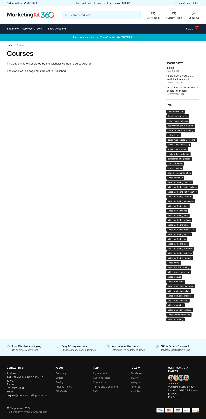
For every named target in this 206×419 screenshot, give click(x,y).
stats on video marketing (179, 173)
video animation (175, 177)
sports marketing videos (179, 159)
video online (173, 262)
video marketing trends (178, 225)
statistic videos (175, 168)
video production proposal (180, 296)
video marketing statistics (180, 182)
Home (10, 45)
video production (176, 281)
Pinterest (136, 386)
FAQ (95, 391)
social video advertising (179, 144)
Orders (60, 377)
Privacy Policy (64, 386)
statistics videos (175, 163)
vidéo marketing (175, 319)
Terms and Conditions (105, 386)
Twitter (135, 377)
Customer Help (174, 17)
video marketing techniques (181, 201)
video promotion (175, 305)
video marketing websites (180, 253)
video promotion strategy (179, 310)
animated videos (175, 111)
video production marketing (180, 286)
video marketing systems (179, 196)
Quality (60, 382)
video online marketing (178, 267)
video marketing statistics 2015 (182, 187)
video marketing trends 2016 (181, 229)
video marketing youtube (179, 258)
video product (174, 277)
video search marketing (179, 314)
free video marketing (177, 116)
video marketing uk (177, 239)
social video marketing (178, 154)
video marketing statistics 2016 (182, 192)
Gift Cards (61, 391)
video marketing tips (177, 211)
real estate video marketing (180, 125)
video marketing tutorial (179, 234)
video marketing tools (178, 215)
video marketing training (179, 220)
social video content (177, 149)
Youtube (135, 391)
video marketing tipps (178, 206)
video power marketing (178, 272)
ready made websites (178, 121)
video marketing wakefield (180, 248)
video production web (178, 300)
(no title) (170, 67)
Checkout (194, 17)
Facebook (136, 373)
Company (61, 373)
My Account (153, 17)
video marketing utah (178, 244)
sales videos (173, 135)
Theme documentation (187, 3)
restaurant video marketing (180, 130)
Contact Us (99, 382)
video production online (179, 291)
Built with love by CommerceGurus (27, 411)
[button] (192, 29)
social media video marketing (181, 140)
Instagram (136, 382)
